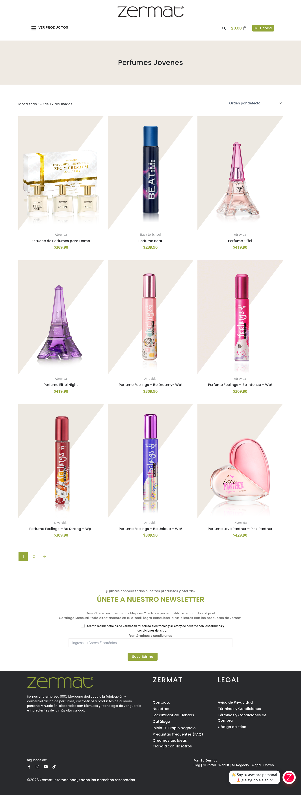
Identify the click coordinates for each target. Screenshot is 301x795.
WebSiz (223, 765)
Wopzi (256, 765)
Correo (268, 765)
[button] (33, 28)
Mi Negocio (240, 765)
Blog (197, 765)
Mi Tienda (263, 28)
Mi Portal (209, 765)
